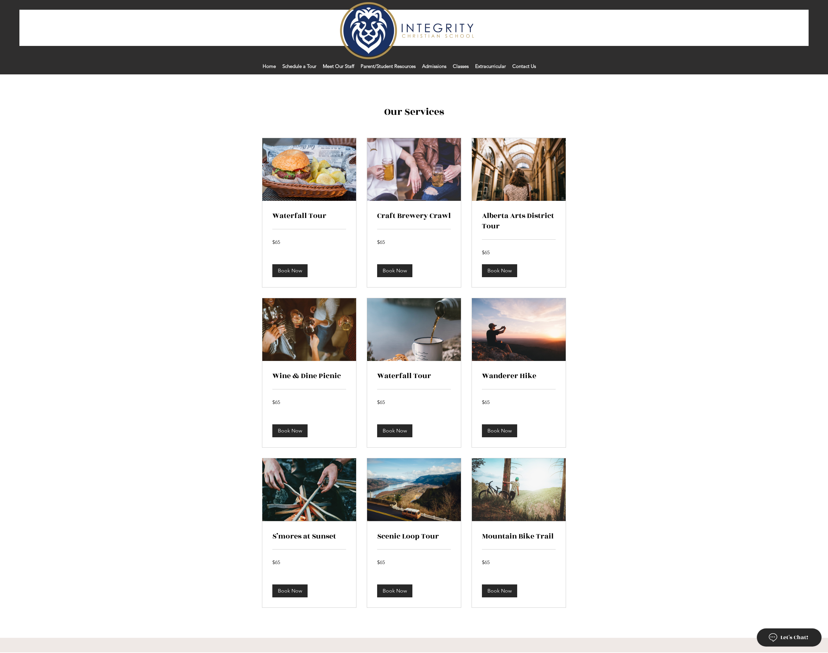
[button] (290, 270)
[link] (309, 216)
